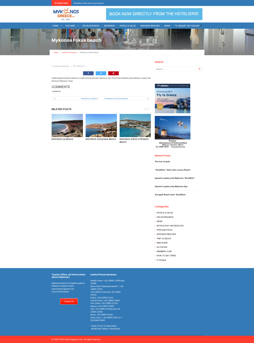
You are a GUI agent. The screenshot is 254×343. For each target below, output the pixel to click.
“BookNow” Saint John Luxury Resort (172, 169)
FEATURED (70, 25)
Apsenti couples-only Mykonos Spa (171, 186)
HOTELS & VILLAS (165, 212)
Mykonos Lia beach (89, 98)
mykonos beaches (61, 66)
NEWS (167, 25)
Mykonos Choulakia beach (116, 98)
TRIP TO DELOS (164, 238)
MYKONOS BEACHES (150, 25)
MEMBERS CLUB (164, 251)
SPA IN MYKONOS (165, 217)
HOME (55, 25)
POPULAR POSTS (164, 230)
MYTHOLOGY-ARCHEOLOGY (170, 225)
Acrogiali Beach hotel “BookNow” (170, 194)
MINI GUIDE (162, 242)
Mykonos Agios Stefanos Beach (134, 140)
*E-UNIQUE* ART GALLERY (187, 25)
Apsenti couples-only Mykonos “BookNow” (175, 178)
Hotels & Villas (128, 25)
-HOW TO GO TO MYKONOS (103, 326)
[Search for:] (178, 69)
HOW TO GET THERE (166, 255)
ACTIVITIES (162, 247)
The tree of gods (162, 161)
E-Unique (161, 260)
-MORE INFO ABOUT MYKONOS (105, 329)
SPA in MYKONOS (91, 25)
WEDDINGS (109, 25)
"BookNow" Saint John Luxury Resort (88, 3)
